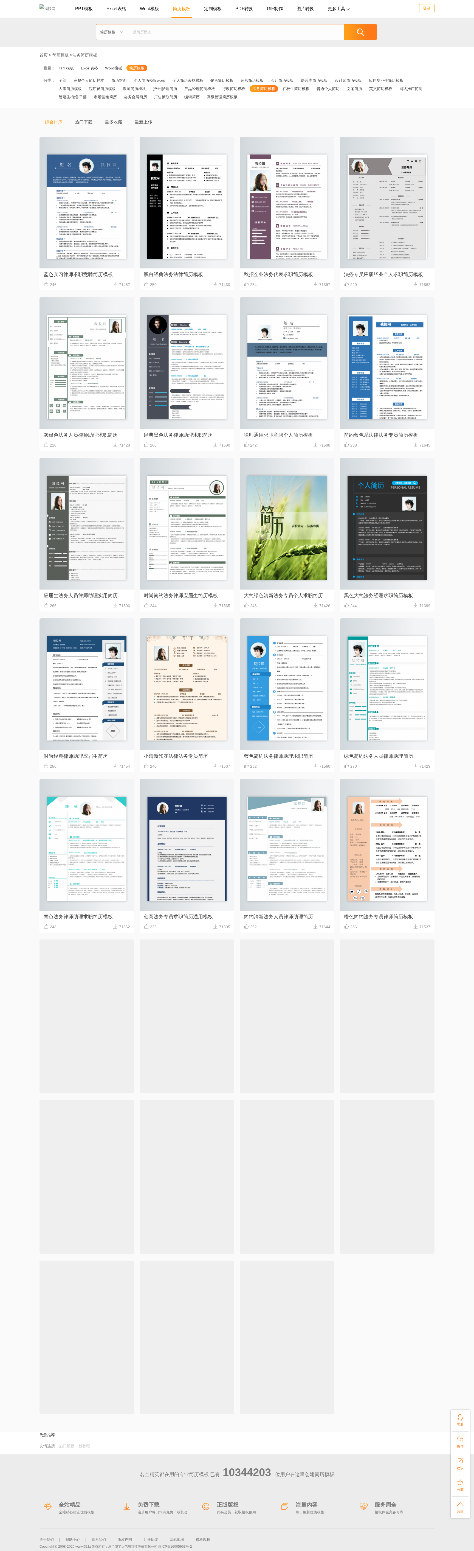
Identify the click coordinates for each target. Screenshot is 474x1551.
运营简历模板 (252, 80)
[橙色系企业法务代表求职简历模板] (387, 1109)
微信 (460, 1442)
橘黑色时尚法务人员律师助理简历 (281, 1077)
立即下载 (86, 223)
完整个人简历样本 (89, 80)
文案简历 (354, 88)
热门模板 (66, 1446)
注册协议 (151, 1540)
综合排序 (54, 122)
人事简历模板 (70, 88)
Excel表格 (116, 8)
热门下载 (83, 122)
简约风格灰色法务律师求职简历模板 (283, 1398)
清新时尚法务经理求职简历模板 (378, 1077)
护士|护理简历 (165, 88)
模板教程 (203, 1540)
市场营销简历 (105, 97)
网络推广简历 (410, 88)
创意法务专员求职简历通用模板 (178, 916)
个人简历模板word (149, 80)
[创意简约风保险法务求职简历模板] (87, 1270)
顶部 (460, 1507)
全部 (62, 80)
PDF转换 (244, 8)
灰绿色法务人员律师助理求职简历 (81, 435)
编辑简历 (192, 97)
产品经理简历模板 (199, 88)
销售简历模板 (221, 80)
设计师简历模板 (348, 80)
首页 (44, 55)
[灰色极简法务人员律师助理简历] (187, 1270)
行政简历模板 (233, 88)
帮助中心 (73, 1540)
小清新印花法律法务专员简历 (176, 756)
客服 (460, 1420)
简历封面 (119, 80)
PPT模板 (84, 8)
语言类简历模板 (314, 80)
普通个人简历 (328, 88)
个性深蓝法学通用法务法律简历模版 (183, 1238)
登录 (427, 8)
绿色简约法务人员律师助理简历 (378, 756)
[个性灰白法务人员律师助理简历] (287, 1109)
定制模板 (213, 8)
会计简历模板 (282, 80)
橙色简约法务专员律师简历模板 (378, 916)
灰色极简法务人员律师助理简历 (178, 1398)
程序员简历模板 (102, 88)
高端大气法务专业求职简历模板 (178, 1077)
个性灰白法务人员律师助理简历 (278, 1238)
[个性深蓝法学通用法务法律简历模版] (187, 1109)
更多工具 (339, 8)
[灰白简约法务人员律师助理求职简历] (87, 1109)
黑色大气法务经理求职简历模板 (378, 595)
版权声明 (125, 1540)
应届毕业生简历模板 (386, 80)
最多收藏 (113, 122)
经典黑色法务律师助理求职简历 (178, 435)
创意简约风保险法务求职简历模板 (81, 1398)
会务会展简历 (135, 97)
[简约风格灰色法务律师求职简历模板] (287, 1270)
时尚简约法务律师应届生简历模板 (181, 595)
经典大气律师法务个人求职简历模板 (83, 1077)
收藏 (460, 1485)
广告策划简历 (165, 97)
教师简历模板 (134, 88)
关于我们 (47, 1540)
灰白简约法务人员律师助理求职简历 (83, 1238)
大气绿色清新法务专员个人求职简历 (283, 595)
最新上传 (143, 122)
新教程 (84, 1446)
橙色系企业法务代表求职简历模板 (381, 1238)
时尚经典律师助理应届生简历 (76, 756)
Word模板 (149, 8)
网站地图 (177, 1540)
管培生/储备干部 (73, 97)
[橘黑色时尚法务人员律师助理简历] (287, 948)
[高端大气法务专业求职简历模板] (187, 948)
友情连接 (47, 1446)
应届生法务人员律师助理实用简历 (81, 595)
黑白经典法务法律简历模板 (173, 274)
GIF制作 (275, 8)
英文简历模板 (380, 88)
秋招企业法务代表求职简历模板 (278, 274)
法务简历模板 (84, 55)
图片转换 (305, 8)
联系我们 (99, 1540)
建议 (460, 1463)
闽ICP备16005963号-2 (175, 1547)
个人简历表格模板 (188, 80)
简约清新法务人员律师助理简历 (278, 916)
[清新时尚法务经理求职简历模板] (387, 948)
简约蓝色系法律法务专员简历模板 (381, 435)
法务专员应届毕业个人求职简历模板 (383, 274)
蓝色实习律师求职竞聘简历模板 (78, 274)
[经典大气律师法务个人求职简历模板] (87, 948)
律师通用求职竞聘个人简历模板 (278, 435)
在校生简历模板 (296, 88)
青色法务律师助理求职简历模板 (78, 916)
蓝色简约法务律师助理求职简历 (278, 756)
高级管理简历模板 (222, 97)
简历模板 (181, 8)
